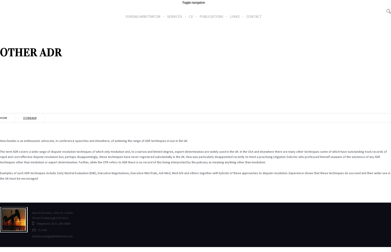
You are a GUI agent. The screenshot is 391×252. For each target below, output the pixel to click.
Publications (211, 16)
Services (174, 16)
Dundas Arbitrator (143, 16)
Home (3, 118)
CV (191, 16)
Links (235, 16)
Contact (254, 16)
